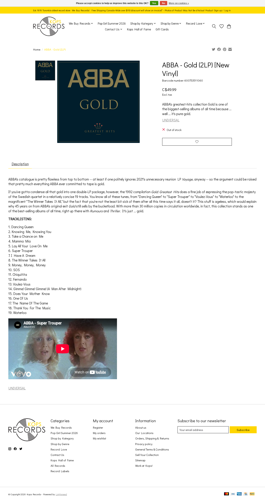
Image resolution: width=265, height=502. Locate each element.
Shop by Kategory (62, 438)
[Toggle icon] (214, 26)
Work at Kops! (143, 466)
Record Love (59, 449)
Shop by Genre (60, 444)
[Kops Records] (48, 26)
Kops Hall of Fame (139, 29)
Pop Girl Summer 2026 (112, 23)
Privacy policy (143, 444)
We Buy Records (61, 427)
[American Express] (239, 494)
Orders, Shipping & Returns (152, 438)
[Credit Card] (245, 494)
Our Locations (144, 433)
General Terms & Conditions (152, 449)
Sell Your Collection (147, 455)
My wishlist (99, 438)
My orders (99, 433)
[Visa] (233, 494)
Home (36, 49)
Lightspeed (61, 494)
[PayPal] (252, 494)
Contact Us (57, 455)
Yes (154, 3)
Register (98, 427)
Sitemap (140, 460)
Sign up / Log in (222, 10)
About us (140, 427)
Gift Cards (162, 29)
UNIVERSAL (170, 120)
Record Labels (60, 471)
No (163, 3)
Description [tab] (20, 164)
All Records (58, 466)
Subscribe (243, 430)
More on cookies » (179, 3)
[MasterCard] (226, 494)
